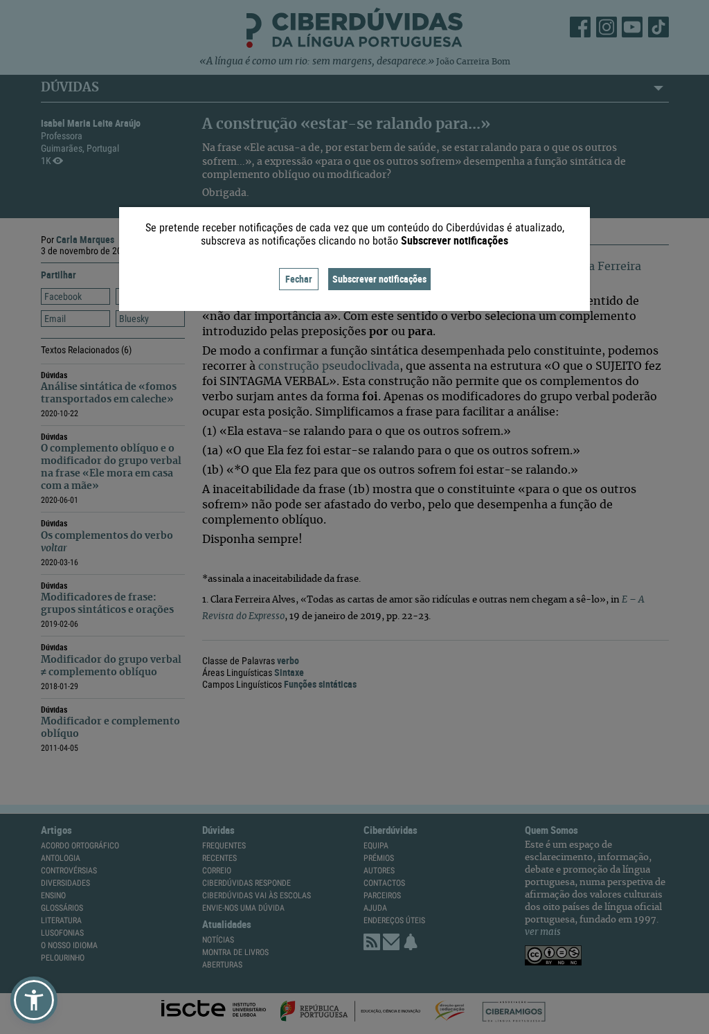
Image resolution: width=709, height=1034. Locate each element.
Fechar (298, 278)
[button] (34, 1000)
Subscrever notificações (379, 278)
